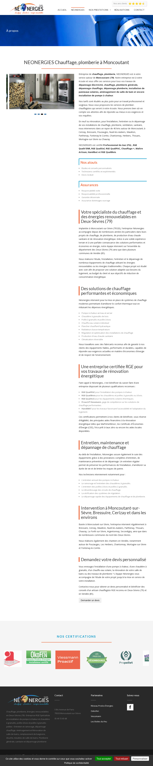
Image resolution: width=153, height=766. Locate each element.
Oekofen (95, 711)
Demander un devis (90, 600)
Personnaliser (140, 758)
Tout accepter (104, 758)
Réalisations (121, 10)
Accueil (62, 10)
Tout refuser (121, 758)
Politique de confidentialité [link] (76, 762)
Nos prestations (98, 10)
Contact (139, 10)
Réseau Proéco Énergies (102, 705)
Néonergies (77, 10)
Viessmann (96, 716)
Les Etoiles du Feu (99, 721)
